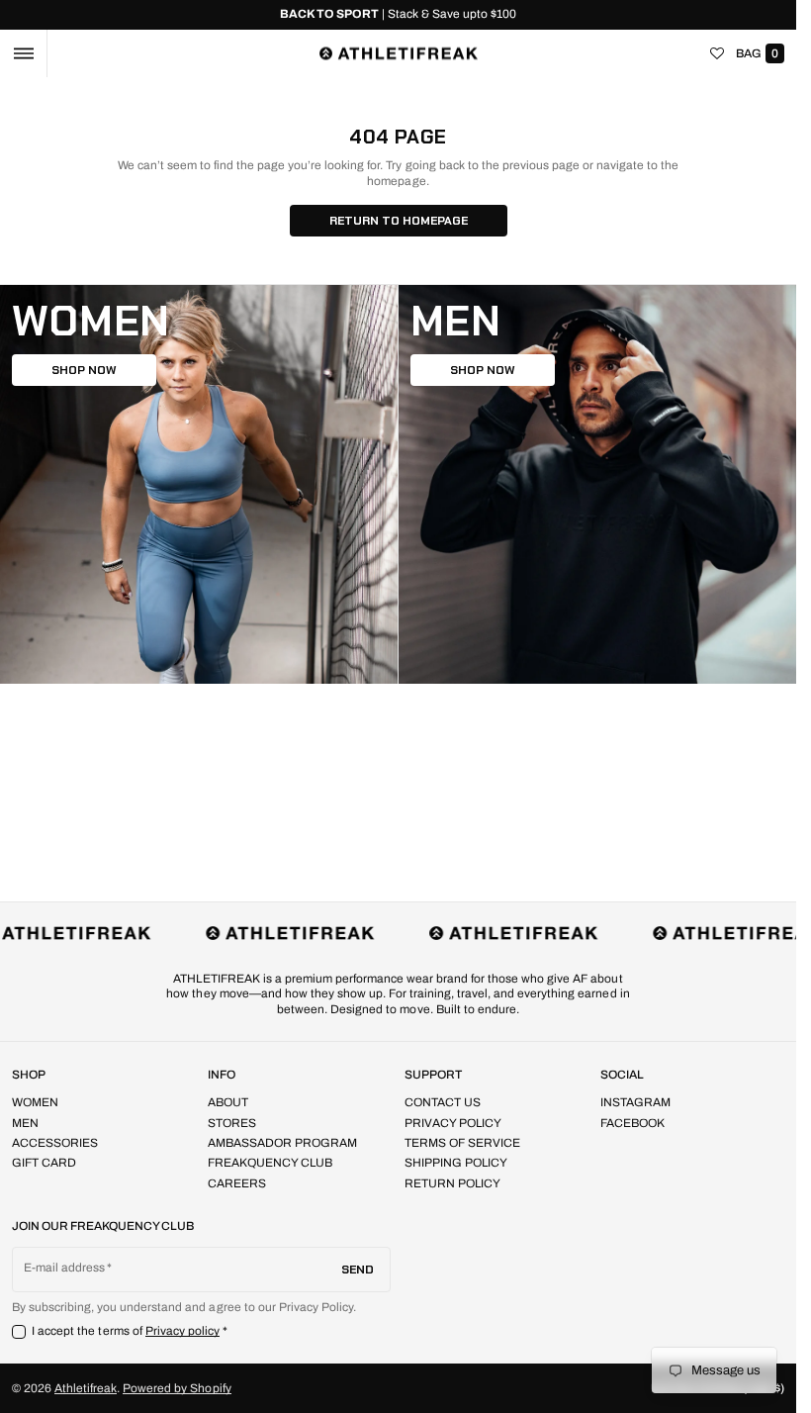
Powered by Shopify (176, 1388)
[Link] (398, 15)
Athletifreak (85, 1388)
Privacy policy (183, 1331)
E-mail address (65, 1267)
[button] (23, 53)
